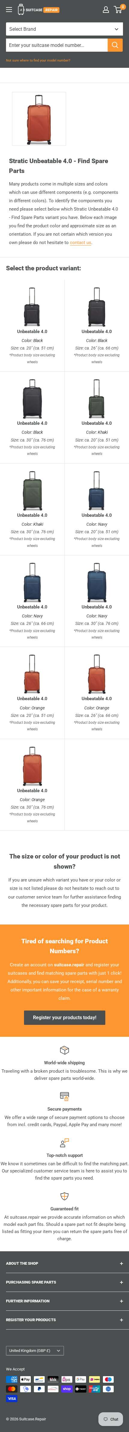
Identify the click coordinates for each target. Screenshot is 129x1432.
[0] (118, 9)
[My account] (106, 9)
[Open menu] (9, 9)
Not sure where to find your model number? (38, 60)
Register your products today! (64, 1017)
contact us (80, 242)
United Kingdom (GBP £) (29, 1350)
